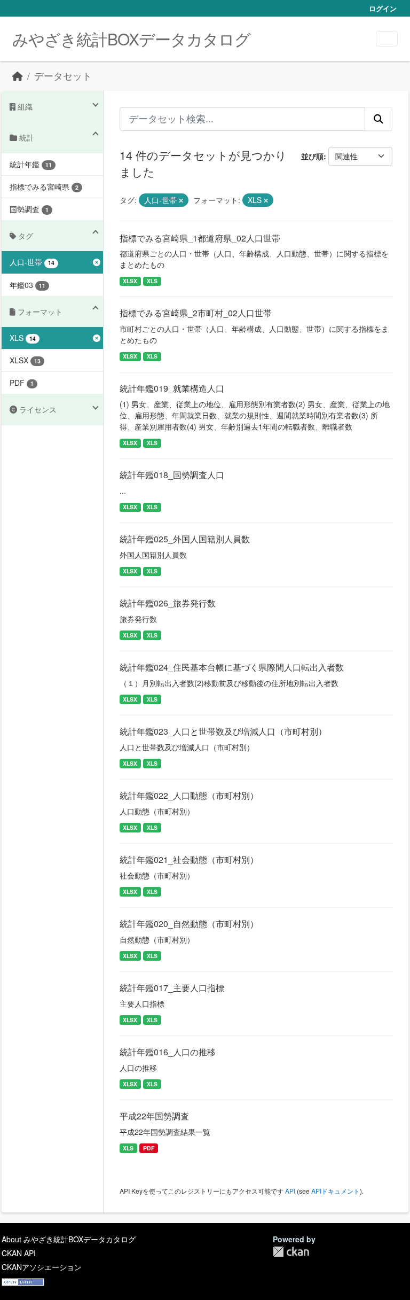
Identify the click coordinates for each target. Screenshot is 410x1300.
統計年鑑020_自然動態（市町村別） (189, 923)
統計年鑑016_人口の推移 (168, 1052)
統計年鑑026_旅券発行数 (168, 603)
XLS (152, 281)
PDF (148, 1148)
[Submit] (378, 118)
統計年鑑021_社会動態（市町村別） (189, 859)
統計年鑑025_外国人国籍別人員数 (185, 539)
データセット (63, 75)
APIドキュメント (335, 1190)
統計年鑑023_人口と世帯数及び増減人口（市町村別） (223, 731)
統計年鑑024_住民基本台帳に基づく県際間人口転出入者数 (232, 667)
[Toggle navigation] (387, 38)
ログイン (383, 8)
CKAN (291, 1251)
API (290, 1190)
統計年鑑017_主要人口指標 (172, 988)
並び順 (312, 156)
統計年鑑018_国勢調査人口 (172, 475)
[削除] (181, 200)
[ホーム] (17, 75)
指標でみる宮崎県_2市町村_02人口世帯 (196, 313)
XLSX (130, 281)
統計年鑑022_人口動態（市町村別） (189, 795)
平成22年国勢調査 (154, 1116)
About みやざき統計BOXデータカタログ (69, 1239)
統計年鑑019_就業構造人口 (172, 388)
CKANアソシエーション (42, 1267)
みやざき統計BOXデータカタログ (131, 38)
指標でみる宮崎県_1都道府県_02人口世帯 (200, 238)
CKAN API (19, 1253)
